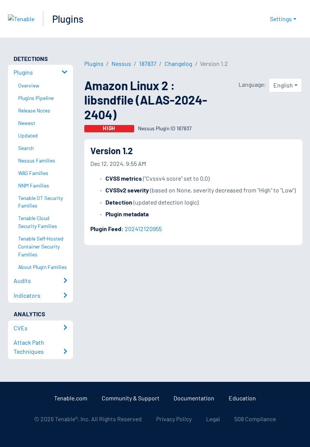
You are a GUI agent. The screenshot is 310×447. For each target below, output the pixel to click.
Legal (213, 418)
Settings (281, 18)
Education (242, 398)
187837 (148, 63)
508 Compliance (255, 418)
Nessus (121, 63)
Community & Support (131, 398)
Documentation (194, 398)
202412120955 (143, 228)
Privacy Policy (174, 418)
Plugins (68, 19)
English (283, 85)
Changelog (178, 63)
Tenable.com (70, 398)
